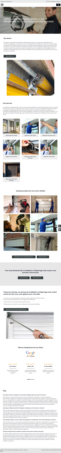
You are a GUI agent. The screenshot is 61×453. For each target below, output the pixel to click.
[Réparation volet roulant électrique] (11, 169)
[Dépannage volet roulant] (11, 126)
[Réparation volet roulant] (48, 147)
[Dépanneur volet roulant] (30, 126)
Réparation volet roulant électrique (11, 179)
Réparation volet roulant (49, 156)
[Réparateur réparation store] (48, 126)
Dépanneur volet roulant (30, 135)
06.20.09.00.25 (9, 1)
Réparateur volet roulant (11, 156)
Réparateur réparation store (49, 135)
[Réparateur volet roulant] (11, 147)
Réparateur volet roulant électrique (30, 157)
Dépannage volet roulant (11, 135)
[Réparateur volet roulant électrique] (30, 147)
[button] (28, 379)
